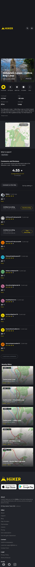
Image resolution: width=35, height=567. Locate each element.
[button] (4, 115)
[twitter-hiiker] (9, 564)
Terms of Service (5, 557)
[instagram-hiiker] (15, 564)
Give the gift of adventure (8, 535)
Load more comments (9, 356)
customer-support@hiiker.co (9, 545)
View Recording (26, 207)
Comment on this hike (9, 185)
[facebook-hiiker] (4, 564)
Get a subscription (6, 532)
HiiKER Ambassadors (7, 542)
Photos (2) (28, 78)
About (2, 513)
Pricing (3, 530)
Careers (3, 527)
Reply (2, 201)
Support (3, 515)
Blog (2, 518)
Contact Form (5, 548)
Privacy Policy (5, 555)
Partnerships (4, 524)
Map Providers (5, 521)
